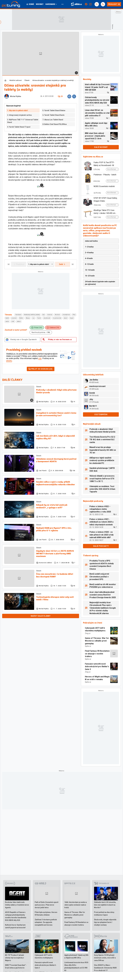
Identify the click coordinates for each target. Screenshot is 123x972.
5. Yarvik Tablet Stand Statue (54, 110)
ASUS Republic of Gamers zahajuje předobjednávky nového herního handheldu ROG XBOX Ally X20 (15, 916)
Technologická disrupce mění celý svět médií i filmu (55, 598)
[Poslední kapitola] (72, 264)
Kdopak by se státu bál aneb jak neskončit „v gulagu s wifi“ (51, 506)
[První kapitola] (8, 264)
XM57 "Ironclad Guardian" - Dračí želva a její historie (16, 966)
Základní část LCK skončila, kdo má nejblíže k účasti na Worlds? (105, 904)
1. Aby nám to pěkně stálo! (17, 110)
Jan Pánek (42, 470)
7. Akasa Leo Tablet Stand (53, 120)
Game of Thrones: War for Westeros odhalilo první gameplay (97, 641)
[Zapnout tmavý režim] (103, 4)
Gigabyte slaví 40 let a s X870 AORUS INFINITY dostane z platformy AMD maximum (55, 554)
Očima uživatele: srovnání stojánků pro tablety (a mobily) (53, 80)
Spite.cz (88, 646)
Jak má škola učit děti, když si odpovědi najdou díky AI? (55, 437)
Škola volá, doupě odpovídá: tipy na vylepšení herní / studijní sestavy (105, 922)
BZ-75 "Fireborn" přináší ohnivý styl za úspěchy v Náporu (14, 957)
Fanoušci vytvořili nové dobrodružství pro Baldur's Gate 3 (97, 666)
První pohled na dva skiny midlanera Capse (104, 913)
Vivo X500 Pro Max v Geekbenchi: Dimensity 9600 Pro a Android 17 (105, 967)
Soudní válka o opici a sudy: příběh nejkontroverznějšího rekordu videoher (55, 483)
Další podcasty (101, 546)
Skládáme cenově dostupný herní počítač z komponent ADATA (56, 460)
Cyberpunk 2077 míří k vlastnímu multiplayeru (95, 629)
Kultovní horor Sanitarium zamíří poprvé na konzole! (15, 926)
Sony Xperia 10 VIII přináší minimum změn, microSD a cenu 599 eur (105, 957)
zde (40, 358)
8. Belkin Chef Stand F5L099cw (55, 124)
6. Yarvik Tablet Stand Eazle (53, 115)
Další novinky (101, 147)
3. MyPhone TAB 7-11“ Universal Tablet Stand (22, 121)
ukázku (9, 361)
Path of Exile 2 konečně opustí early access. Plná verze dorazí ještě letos (46, 904)
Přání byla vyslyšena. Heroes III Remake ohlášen (46, 913)
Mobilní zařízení (15, 80)
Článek (27, 80)
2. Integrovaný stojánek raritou (19, 115)
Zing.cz (87, 633)
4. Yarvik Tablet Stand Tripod (18, 127)
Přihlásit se (114, 4)
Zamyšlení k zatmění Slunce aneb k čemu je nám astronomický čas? (56, 414)
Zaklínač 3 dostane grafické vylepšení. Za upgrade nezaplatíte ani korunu (46, 922)
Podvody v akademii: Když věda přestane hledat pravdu (56, 391)
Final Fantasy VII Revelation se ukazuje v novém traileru (97, 653)
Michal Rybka (15, 96)
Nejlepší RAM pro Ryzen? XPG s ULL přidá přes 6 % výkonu (54, 529)
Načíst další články (40, 616)
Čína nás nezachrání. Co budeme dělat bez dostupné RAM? (54, 575)
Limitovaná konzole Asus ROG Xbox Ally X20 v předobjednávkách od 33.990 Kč (76, 966)
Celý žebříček (100, 414)
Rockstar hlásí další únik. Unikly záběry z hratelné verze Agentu (17, 904)
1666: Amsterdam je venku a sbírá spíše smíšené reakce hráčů (75, 904)
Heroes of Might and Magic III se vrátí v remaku (97, 677)
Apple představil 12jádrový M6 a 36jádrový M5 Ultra (76, 956)
